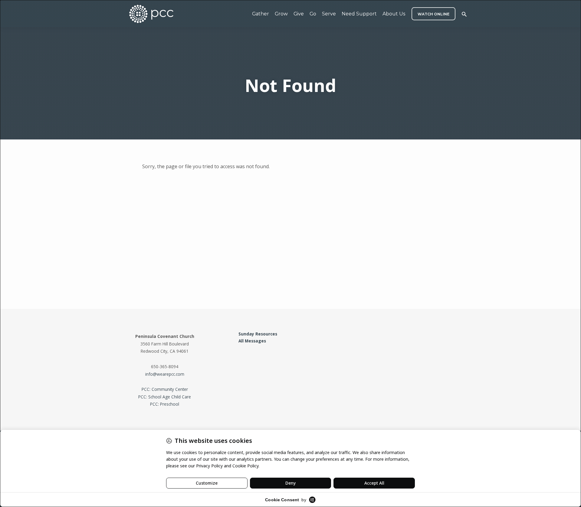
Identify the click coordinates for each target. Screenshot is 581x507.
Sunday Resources (257, 334)
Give (299, 14)
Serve (329, 14)
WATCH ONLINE (433, 14)
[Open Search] (464, 14)
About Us (393, 14)
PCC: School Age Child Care (164, 397)
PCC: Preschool (164, 404)
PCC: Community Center (165, 389)
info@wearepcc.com (164, 374)
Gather (260, 14)
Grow (281, 14)
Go (313, 14)
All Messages (252, 341)
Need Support (359, 14)
